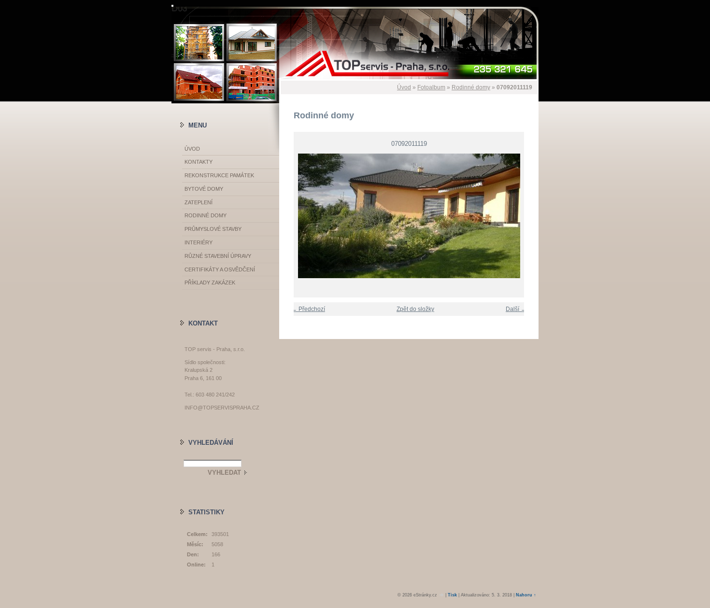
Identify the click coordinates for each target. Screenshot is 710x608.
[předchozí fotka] (295, 216)
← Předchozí (308, 309)
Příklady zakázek (210, 282)
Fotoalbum (431, 87)
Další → (516, 309)
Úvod (404, 87)
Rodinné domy (471, 87)
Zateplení (199, 202)
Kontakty (199, 162)
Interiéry (199, 242)
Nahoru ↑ (526, 595)
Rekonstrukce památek (219, 175)
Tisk (452, 595)
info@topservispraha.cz (222, 407)
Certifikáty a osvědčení (220, 269)
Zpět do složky (415, 309)
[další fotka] (523, 216)
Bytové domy (204, 189)
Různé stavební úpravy (218, 256)
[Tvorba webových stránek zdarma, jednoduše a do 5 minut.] (442, 595)
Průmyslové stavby (213, 229)
